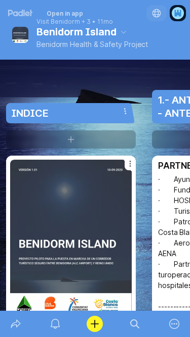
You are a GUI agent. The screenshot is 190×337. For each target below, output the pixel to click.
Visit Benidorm (58, 21)
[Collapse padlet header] (124, 32)
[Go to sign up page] (178, 13)
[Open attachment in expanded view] (71, 239)
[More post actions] (123, 167)
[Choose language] (156, 13)
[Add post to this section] (71, 139)
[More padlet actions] (174, 324)
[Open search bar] (134, 324)
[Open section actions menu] (125, 111)
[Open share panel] (15, 324)
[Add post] (94, 324)
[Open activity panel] (55, 324)
